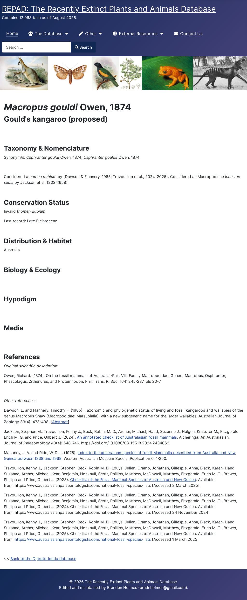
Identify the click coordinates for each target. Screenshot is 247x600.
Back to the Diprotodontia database (43, 558)
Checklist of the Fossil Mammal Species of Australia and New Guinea (133, 479)
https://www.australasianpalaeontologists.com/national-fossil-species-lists (83, 539)
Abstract (60, 421)
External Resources (138, 33)
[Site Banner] (123, 73)
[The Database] (65, 34)
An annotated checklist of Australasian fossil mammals (127, 437)
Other (90, 33)
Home (12, 33)
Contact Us (191, 33)
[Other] (99, 34)
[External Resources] (161, 34)
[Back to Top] (238, 591)
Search (85, 47)
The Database (48, 33)
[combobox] (36, 47)
